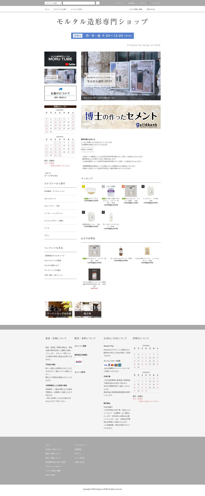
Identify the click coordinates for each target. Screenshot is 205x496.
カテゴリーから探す (60, 9)
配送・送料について (53, 454)
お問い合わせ (151, 9)
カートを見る (80, 458)
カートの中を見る (51, 176)
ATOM (52, 475)
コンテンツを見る (76, 9)
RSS (47, 475)
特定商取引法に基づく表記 (55, 462)
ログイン (143, 3)
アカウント (119, 3)
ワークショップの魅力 (52, 270)
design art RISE (102, 489)
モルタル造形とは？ (51, 265)
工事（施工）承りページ (53, 275)
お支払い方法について (54, 449)
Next (157, 76)
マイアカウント (80, 445)
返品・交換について (53, 458)
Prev (84, 76)
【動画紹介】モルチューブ (54, 256)
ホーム (47, 9)
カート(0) (156, 3)
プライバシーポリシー (54, 466)
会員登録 (131, 3)
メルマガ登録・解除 (135, 9)
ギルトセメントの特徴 (52, 260)
